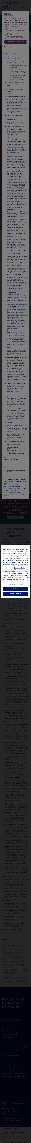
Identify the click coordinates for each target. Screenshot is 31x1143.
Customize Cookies (15, 584)
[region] (15, 571)
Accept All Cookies (16, 594)
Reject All (15, 589)
